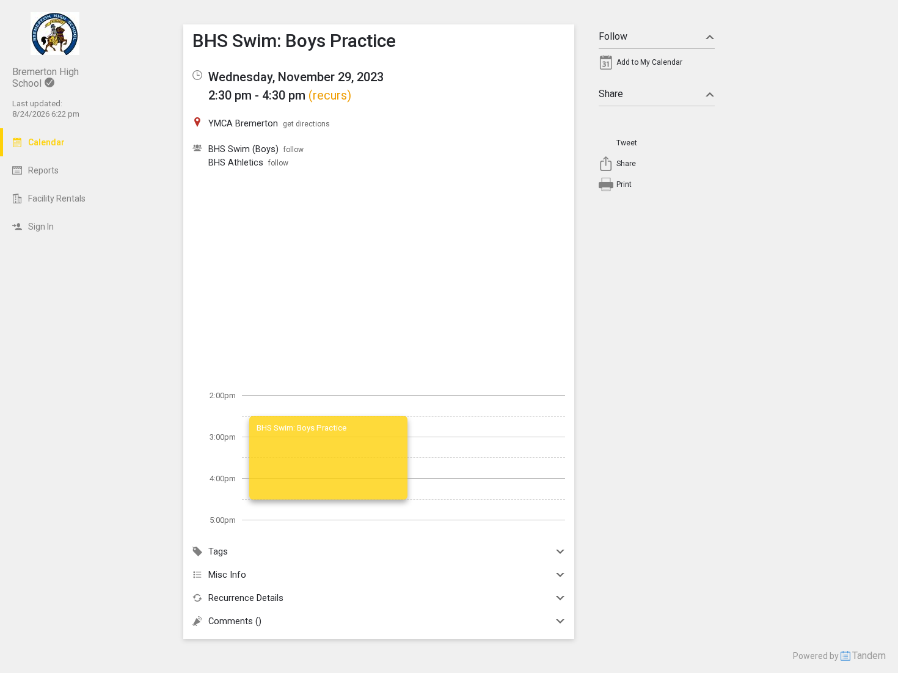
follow (293, 149)
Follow (613, 36)
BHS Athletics (235, 162)
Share (611, 94)
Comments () (234, 621)
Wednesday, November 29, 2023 (296, 77)
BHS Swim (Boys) (243, 149)
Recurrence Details (245, 597)
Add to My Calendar (649, 62)
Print (624, 184)
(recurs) (329, 95)
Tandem (869, 655)
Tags (218, 551)
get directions (306, 124)
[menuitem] (657, 65)
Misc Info (227, 574)
